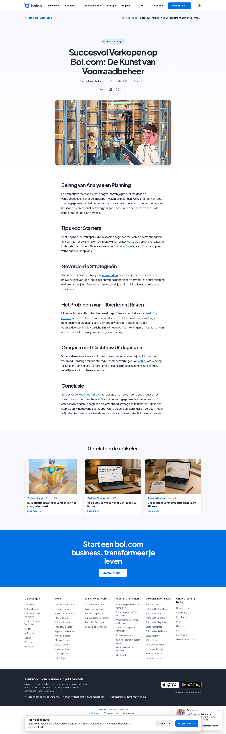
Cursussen (29, 604)
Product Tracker (63, 609)
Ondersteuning (91, 5)
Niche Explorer (62, 618)
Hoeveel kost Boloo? (155, 644)
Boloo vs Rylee (153, 635)
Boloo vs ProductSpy (156, 618)
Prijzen (126, 5)
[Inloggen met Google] (199, 5)
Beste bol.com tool (155, 653)
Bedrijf (111, 5)
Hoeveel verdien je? (155, 658)
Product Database (63, 626)
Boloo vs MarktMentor (156, 631)
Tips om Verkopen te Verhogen (125, 629)
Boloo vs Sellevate (154, 604)
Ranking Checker (63, 653)
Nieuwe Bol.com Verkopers (32, 615)
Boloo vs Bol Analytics (156, 609)
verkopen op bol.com (88, 394)
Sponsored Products (65, 613)
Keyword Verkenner (64, 631)
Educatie (70, 5)
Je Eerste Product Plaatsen (124, 649)
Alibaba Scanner (63, 622)
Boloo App (60, 658)
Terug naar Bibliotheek (40, 17)
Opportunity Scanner (65, 604)
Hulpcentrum (182, 608)
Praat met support (209, 725)
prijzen (142, 361)
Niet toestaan (164, 723)
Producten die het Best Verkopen (126, 614)
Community (181, 612)
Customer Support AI (95, 604)
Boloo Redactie (96, 81)
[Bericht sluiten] (219, 710)
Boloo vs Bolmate (154, 626)
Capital (27, 637)
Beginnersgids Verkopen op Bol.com (127, 606)
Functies (52, 5)
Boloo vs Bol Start (154, 613)
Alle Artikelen (121, 655)
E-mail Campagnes (94, 613)
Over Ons (180, 626)
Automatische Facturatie (97, 618)
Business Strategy (113, 41)
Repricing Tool (62, 649)
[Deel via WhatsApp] (118, 89)
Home (123, 17)
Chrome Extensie (63, 640)
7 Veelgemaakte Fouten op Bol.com (127, 621)
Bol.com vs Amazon (124, 635)
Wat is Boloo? (152, 640)
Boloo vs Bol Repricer (156, 622)
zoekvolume (124, 246)
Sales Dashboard (63, 644)
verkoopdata (110, 275)
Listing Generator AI (95, 609)
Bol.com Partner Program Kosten (127, 641)
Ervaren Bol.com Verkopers (32, 623)
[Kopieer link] (125, 89)
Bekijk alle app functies (188, 692)
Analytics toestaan (187, 723)
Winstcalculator (62, 635)
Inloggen (158, 5)
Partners (28, 646)
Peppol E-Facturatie (95, 622)
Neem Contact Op (185, 639)
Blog (178, 621)
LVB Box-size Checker (96, 626)
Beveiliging (181, 635)
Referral (28, 642)
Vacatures (181, 630)
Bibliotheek (132, 17)
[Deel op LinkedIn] (110, 89)
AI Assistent (29, 633)
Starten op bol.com (155, 649)
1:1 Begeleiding (31, 609)
